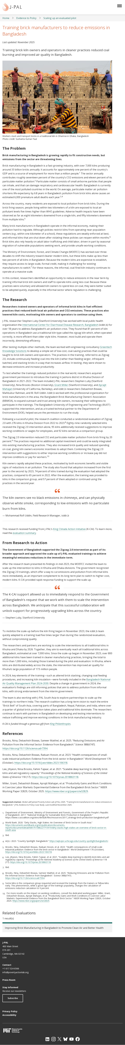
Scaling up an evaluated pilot (59, 18)
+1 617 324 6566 (10, 968)
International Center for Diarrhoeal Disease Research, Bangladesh (60, 325)
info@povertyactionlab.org (15, 972)
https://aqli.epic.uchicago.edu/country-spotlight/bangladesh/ (79, 841)
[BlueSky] (65, 1039)
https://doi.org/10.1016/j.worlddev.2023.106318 (40, 762)
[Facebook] (77, 1039)
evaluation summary (24, 533)
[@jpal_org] (53, 1039)
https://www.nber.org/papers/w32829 (66, 791)
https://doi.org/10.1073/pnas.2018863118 (55, 777)
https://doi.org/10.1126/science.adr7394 (24, 748)
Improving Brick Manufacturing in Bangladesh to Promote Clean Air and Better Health (54, 928)
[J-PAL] (12, 7)
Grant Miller (61, 385)
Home (5, 18)
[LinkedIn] (47, 1039)
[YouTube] (71, 1039)
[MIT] (62, 1030)
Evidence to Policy (26, 18)
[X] (59, 1039)
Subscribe (13, 998)
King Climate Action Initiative (69, 529)
